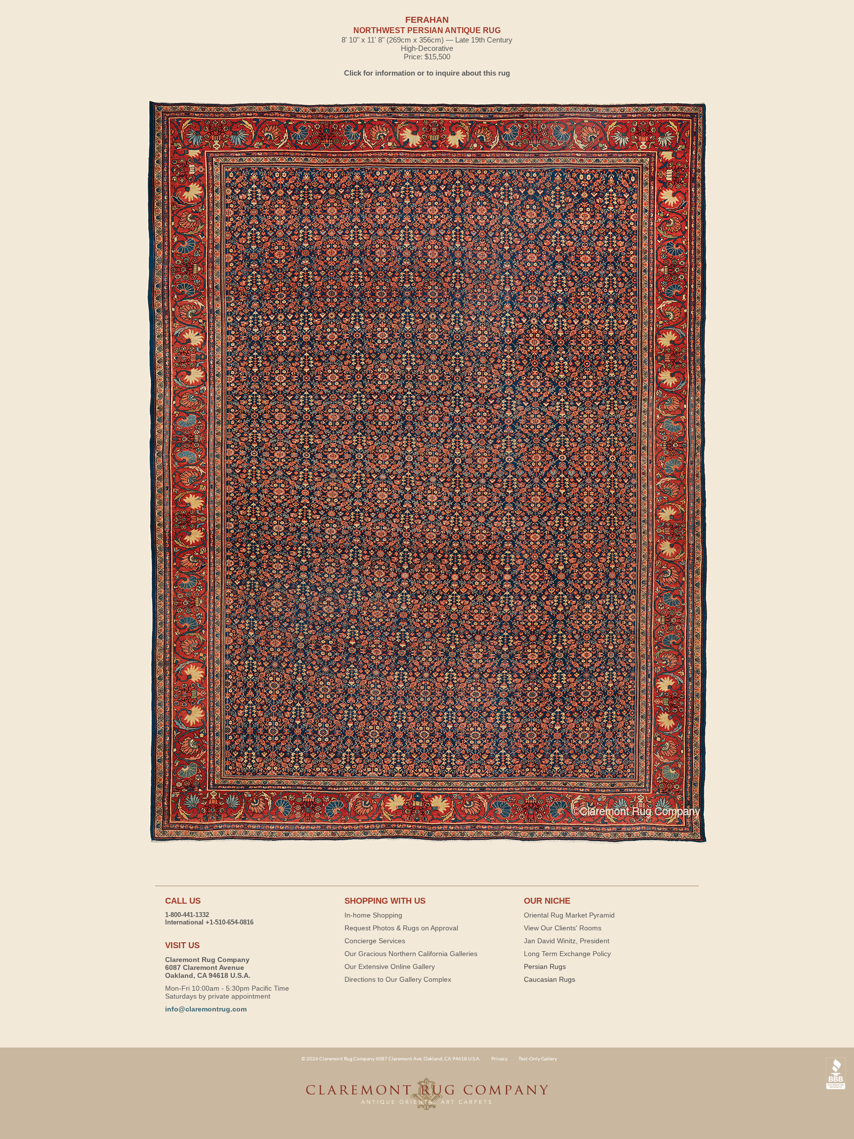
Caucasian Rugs (549, 979)
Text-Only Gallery (537, 1058)
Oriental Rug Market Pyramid (569, 915)
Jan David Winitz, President (566, 941)
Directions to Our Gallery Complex (397, 979)
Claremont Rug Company (427, 1099)
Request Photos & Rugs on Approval (401, 928)
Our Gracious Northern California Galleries (410, 954)
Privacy (499, 1058)
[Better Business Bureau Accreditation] (836, 1073)
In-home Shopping (373, 915)
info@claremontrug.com (206, 1009)
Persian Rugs (545, 966)
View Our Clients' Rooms (562, 928)
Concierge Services (374, 941)
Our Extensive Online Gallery (389, 966)
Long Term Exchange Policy (567, 954)
